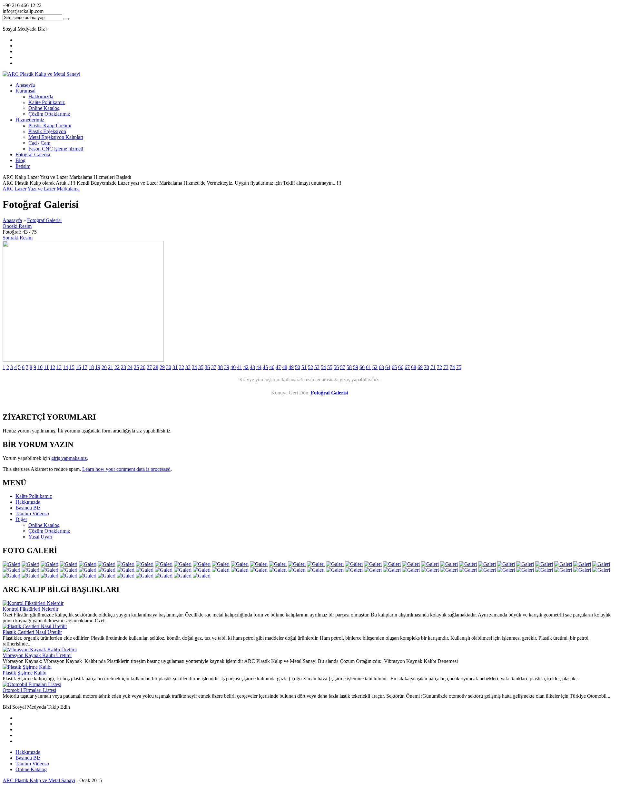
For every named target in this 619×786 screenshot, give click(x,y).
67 (407, 367)
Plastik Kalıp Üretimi (49, 125)
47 (278, 367)
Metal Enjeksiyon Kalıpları (55, 137)
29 (162, 367)
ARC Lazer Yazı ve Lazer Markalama (41, 188)
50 (297, 367)
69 (420, 367)
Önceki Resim (17, 226)
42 (246, 367)
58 (349, 367)
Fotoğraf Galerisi (32, 154)
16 (78, 367)
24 (130, 367)
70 (426, 367)
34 (194, 367)
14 (65, 367)
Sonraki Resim (18, 237)
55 (329, 367)
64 (387, 367)
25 (136, 367)
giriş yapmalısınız (69, 458)
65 (394, 367)
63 (381, 367)
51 (304, 367)
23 (123, 367)
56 (336, 367)
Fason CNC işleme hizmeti (55, 148)
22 (117, 367)
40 (233, 367)
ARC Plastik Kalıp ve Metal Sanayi (39, 780)
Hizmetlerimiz (29, 119)
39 (226, 367)
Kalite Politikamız (46, 102)
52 (310, 367)
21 (110, 367)
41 (239, 367)
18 (91, 367)
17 (84, 367)
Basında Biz (27, 758)
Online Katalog (44, 108)
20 (104, 367)
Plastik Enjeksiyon (47, 131)
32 (181, 367)
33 (188, 367)
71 (433, 367)
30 (168, 367)
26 (142, 367)
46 (271, 367)
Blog (20, 160)
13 (59, 367)
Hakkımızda (40, 96)
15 (71, 367)
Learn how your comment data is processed (126, 469)
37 (213, 367)
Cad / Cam (39, 143)
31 (175, 367)
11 (46, 367)
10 (40, 367)
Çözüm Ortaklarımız (49, 114)
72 (439, 367)
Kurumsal (25, 90)
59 (355, 367)
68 (413, 367)
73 (445, 367)
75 (458, 367)
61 (368, 367)
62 (375, 367)
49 (291, 367)
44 (258, 367)
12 (52, 367)
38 (220, 367)
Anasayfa (25, 85)
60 (362, 367)
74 (452, 367)
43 (252, 367)
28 (155, 367)
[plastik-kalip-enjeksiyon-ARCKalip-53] (83, 360)
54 (323, 367)
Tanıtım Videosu (32, 763)
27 (149, 367)
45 (265, 367)
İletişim (22, 166)
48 (284, 367)
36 (207, 367)
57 (342, 367)
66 (400, 367)
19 (97, 367)
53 (316, 367)
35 (200, 367)
